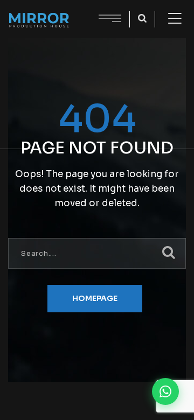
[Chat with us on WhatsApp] (165, 391)
